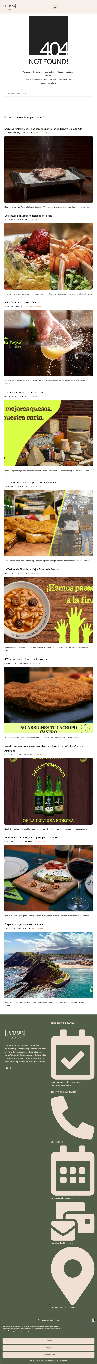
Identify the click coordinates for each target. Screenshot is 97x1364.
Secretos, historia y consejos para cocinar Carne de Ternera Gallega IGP (43, 128)
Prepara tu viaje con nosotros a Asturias (26, 924)
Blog (31, 133)
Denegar (48, 1348)
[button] (93, 1320)
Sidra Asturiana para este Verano (22, 302)
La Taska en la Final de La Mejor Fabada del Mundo (31, 569)
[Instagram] (11, 1068)
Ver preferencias (48, 1355)
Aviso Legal (63, 1361)
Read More (41, 133)
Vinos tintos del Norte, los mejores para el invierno (31, 837)
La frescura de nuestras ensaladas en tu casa (28, 215)
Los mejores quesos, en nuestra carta (24, 392)
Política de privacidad (51, 1361)
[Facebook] (7, 1068)
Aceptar (48, 1341)
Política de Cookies (36, 1361)
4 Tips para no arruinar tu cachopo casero (26, 659)
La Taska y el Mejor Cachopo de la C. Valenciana (30, 482)
